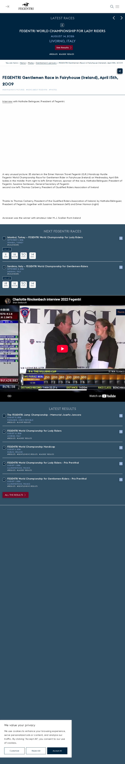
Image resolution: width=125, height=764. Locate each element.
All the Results (14, 494)
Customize (14, 750)
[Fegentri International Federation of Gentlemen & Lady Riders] (26, 6)
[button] (114, 18)
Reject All (36, 750)
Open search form (112, 6)
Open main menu (117, 6)
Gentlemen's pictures (46, 63)
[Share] (120, 71)
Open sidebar (7, 6)
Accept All (57, 750)
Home (23, 63)
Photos (31, 63)
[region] (36, 738)
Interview (7, 101)
